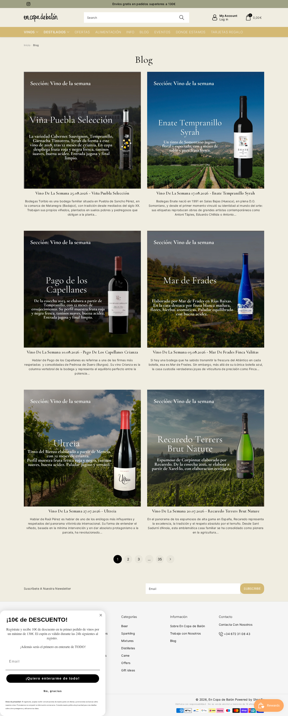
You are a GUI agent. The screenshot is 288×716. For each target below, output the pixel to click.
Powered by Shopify (249, 699)
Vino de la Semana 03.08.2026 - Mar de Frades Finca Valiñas (205, 352)
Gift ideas (128, 670)
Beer (124, 626)
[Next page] (170, 559)
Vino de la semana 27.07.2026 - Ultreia (82, 511)
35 (160, 559)
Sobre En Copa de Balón (187, 626)
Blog (173, 641)
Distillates (128, 648)
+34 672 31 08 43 (237, 634)
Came (125, 655)
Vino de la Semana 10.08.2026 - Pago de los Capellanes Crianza (82, 352)
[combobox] (136, 17)
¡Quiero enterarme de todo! (53, 678)
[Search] (181, 17)
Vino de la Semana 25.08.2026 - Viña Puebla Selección (82, 193)
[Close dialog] (100, 615)
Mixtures (127, 641)
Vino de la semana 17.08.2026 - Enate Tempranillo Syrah (205, 193)
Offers (125, 663)
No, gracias (53, 691)
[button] (253, 17)
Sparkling (128, 633)
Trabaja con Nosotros (185, 633)
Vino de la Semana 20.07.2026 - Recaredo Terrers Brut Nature (206, 511)
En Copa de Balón (221, 699)
